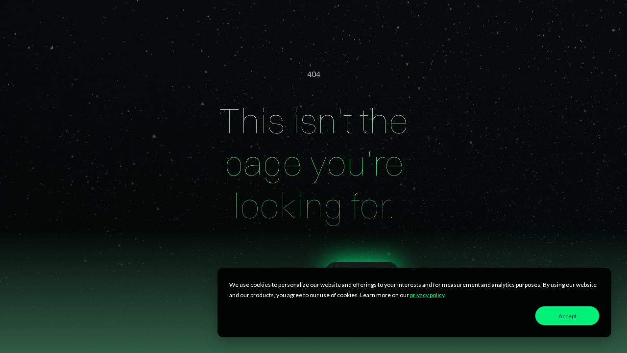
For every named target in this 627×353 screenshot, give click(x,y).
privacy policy (427, 295)
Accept (567, 316)
